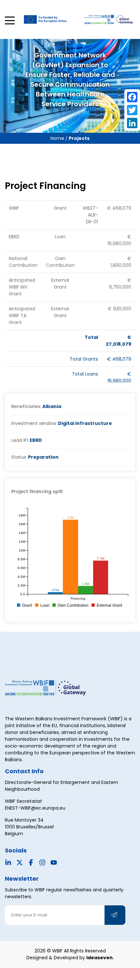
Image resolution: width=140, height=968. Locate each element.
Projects (79, 138)
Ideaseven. (100, 957)
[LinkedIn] (132, 123)
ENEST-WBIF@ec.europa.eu (35, 808)
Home (57, 138)
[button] (10, 20)
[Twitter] (132, 110)
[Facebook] (132, 97)
